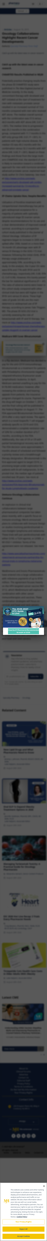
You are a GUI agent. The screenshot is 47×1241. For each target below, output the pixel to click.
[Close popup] (40, 609)
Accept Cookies (23, 1236)
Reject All (23, 1229)
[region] (23, 1212)
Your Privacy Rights (23, 1222)
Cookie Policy (22, 1217)
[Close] (44, 1186)
